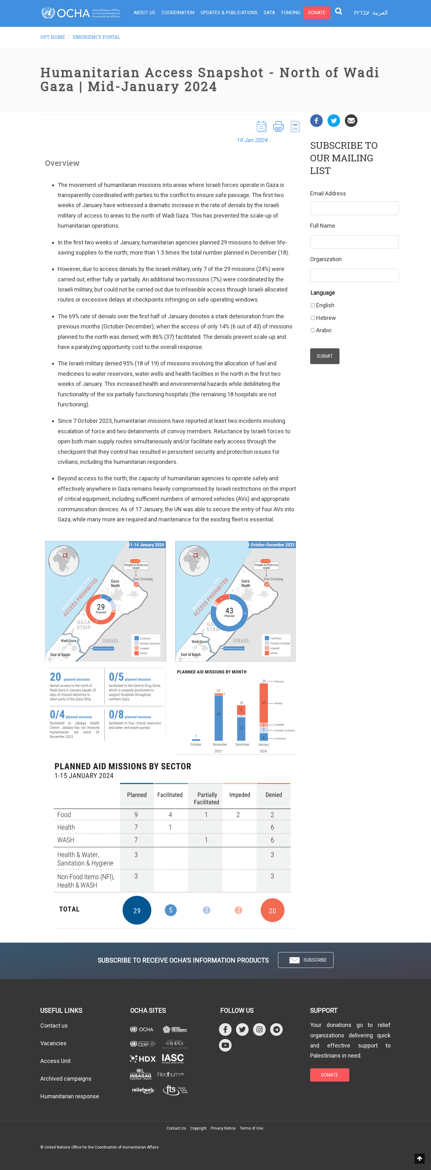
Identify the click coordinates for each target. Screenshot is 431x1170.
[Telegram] (276, 1029)
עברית (361, 12)
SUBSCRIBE (315, 960)
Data (269, 12)
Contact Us (176, 1128)
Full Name (322, 225)
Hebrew (326, 318)
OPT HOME (52, 37)
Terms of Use (251, 1128)
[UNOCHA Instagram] (259, 1029)
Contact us (54, 1025)
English (325, 305)
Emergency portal (96, 37)
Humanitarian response (69, 1096)
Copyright (198, 1128)
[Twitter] (334, 120)
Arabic (324, 330)
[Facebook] (316, 120)
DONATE (329, 1074)
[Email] (351, 120)
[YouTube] (225, 1045)
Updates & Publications (229, 12)
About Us (144, 12)
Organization (326, 259)
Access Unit (55, 1061)
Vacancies (53, 1043)
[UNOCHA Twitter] (242, 1029)
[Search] (338, 11)
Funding (290, 12)
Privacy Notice (223, 1128)
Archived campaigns (66, 1078)
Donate (317, 12)
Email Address (328, 193)
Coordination (178, 12)
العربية (380, 12)
